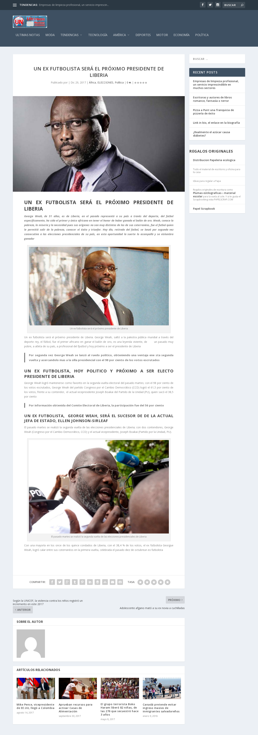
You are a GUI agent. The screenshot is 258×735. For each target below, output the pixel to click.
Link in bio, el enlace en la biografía (216, 122)
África (92, 82)
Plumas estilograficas (207, 193)
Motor (162, 35)
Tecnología (97, 35)
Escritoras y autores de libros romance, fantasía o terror (212, 99)
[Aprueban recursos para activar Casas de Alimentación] (78, 688)
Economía (182, 35)
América (119, 35)
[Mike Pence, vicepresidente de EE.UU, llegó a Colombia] (36, 688)
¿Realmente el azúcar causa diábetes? (211, 133)
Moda (50, 35)
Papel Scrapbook (204, 208)
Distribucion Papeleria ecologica (214, 160)
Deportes (143, 35)
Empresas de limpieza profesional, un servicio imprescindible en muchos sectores (216, 84)
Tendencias (69, 35)
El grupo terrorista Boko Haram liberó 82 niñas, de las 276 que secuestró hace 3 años (119, 709)
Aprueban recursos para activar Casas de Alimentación (76, 708)
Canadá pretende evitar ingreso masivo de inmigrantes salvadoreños (161, 708)
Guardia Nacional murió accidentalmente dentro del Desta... (75, 5)
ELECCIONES (105, 82)
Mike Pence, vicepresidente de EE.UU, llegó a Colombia (35, 706)
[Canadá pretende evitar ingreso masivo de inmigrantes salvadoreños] (162, 688)
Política (202, 35)
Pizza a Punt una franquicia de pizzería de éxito (213, 111)
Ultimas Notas (28, 35)
